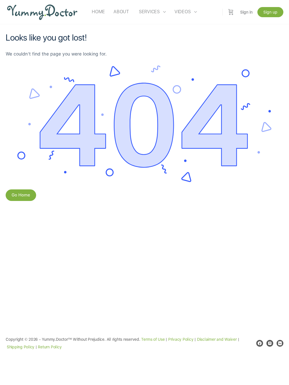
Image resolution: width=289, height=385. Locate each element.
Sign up (270, 12)
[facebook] (259, 343)
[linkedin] (280, 343)
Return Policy (50, 347)
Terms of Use (153, 339)
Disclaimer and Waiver (217, 339)
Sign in (246, 12)
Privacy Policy (181, 339)
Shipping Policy (20, 347)
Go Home (21, 195)
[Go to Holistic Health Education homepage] (42, 11)
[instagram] (269, 343)
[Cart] (231, 12)
